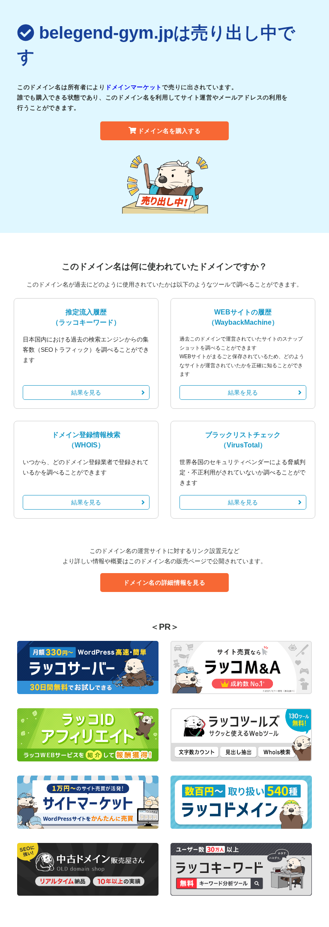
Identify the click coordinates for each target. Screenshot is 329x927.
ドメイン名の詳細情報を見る (164, 582)
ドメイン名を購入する (169, 130)
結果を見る (86, 392)
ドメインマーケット (133, 87)
